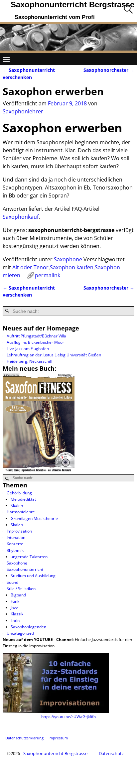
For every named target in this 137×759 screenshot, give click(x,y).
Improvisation (19, 531)
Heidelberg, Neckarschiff (30, 361)
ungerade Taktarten (29, 557)
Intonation (16, 537)
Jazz (14, 607)
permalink (47, 275)
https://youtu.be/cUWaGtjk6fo (68, 716)
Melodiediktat (23, 499)
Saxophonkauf (21, 216)
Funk (15, 601)
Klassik (17, 614)
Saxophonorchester (108, 70)
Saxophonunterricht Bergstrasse (72, 4)
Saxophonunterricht (25, 569)
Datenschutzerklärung (24, 737)
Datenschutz (111, 753)
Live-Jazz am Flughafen (28, 348)
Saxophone (68, 259)
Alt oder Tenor (30, 267)
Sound (12, 582)
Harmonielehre (21, 512)
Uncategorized (20, 633)
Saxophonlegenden (28, 627)
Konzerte (15, 544)
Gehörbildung (19, 493)
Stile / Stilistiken (21, 588)
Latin (15, 620)
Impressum (58, 737)
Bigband (18, 595)
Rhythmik (15, 550)
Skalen (17, 505)
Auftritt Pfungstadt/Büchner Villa (36, 336)
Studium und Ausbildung (33, 575)
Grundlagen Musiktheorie (34, 518)
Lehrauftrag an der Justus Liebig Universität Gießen (54, 355)
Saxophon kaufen (71, 267)
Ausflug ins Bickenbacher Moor (35, 342)
